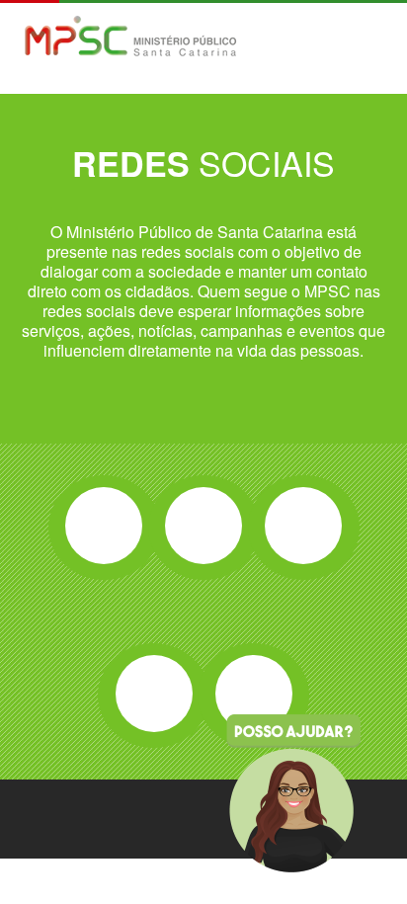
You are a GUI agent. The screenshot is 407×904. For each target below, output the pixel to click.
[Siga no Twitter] (203, 525)
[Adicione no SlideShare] (253, 693)
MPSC (131, 38)
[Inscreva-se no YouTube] (154, 693)
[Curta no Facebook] (103, 525)
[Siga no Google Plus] (303, 525)
